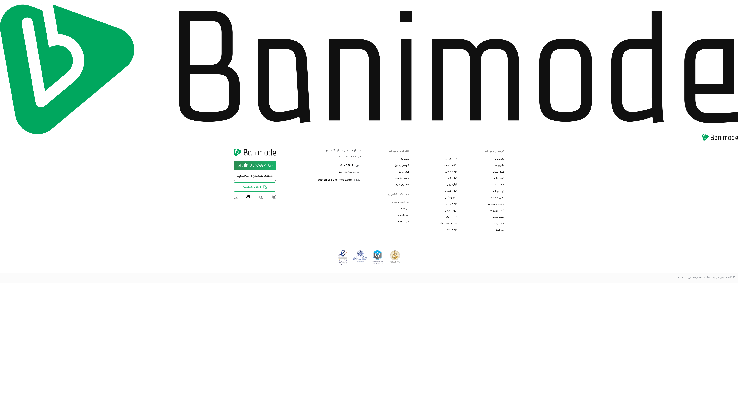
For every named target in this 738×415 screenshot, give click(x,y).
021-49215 (346, 165)
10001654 (345, 172)
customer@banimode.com (335, 180)
